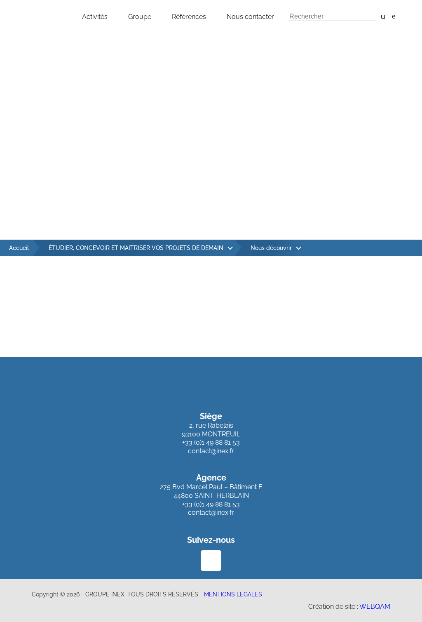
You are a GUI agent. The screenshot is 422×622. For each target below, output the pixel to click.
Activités (95, 17)
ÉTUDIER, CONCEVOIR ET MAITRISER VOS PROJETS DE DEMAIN (136, 248)
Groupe (139, 17)
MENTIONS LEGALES (233, 594)
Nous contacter (250, 17)
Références (189, 17)
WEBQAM (374, 606)
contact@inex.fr (211, 451)
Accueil (19, 248)
